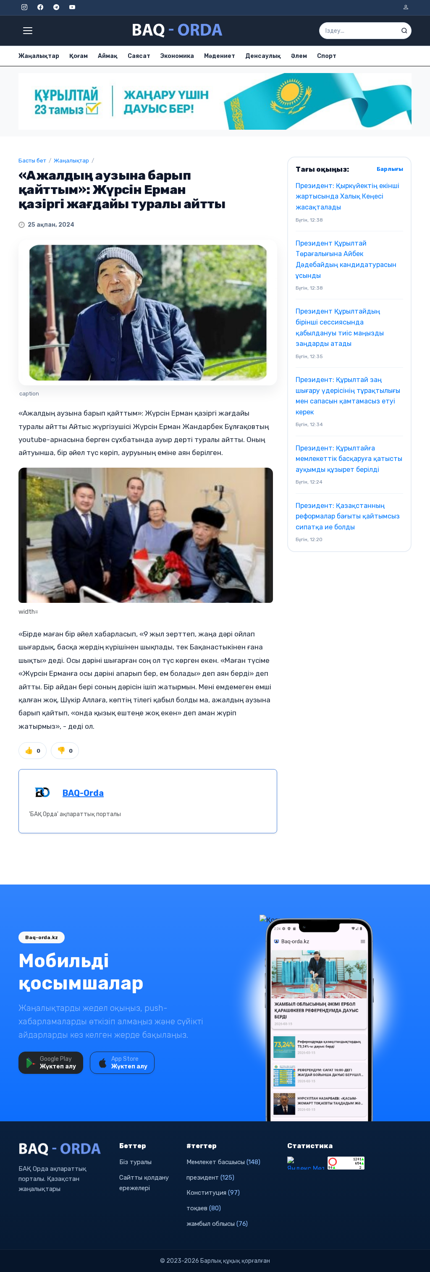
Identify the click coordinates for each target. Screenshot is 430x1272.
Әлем (299, 56)
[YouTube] (72, 7)
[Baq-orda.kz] (63, 1149)
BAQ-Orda (83, 793)
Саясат (139, 56)
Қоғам (78, 56)
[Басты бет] (178, 30)
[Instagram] (24, 7)
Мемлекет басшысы (223, 1162)
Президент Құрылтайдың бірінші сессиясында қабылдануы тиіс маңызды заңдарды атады (340, 327)
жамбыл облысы (217, 1224)
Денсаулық (263, 56)
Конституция (213, 1192)
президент (210, 1177)
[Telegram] (56, 7)
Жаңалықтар (38, 56)
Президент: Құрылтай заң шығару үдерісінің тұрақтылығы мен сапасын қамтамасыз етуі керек (348, 396)
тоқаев (203, 1208)
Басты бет (32, 160)
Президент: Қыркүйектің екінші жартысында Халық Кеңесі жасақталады (347, 196)
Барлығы (390, 169)
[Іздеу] (404, 30)
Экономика (177, 56)
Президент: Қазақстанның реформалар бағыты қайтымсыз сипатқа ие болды (348, 516)
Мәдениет (219, 56)
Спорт (326, 56)
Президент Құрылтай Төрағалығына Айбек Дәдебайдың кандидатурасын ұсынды (346, 259)
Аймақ (108, 56)
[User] (406, 7)
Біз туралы (135, 1162)
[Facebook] (40, 7)
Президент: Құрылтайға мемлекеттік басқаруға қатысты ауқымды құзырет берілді (349, 459)
